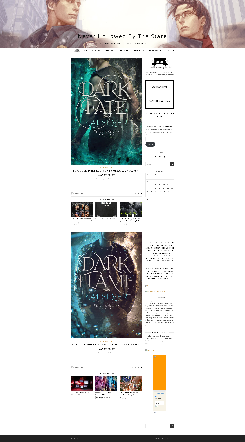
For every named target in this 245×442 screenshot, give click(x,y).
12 (155, 184)
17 (147, 188)
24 (147, 191)
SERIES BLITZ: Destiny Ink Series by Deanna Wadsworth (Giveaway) (81, 221)
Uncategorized (106, 167)
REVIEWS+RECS (95, 50)
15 (168, 184)
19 (155, 188)
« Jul (146, 199)
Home (85, 50)
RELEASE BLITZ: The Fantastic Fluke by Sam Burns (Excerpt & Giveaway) (106, 395)
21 (164, 188)
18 (151, 188)
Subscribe (150, 144)
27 (159, 191)
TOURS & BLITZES (123, 50)
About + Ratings (139, 50)
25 (151, 191)
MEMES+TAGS (109, 50)
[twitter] (169, 50)
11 (151, 184)
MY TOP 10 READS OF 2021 (105, 219)
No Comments (112, 179)
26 (155, 191)
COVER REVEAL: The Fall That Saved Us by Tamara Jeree (129, 395)
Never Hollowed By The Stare (122, 36)
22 (168, 188)
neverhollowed (78, 193)
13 (159, 184)
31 (147, 195)
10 (147, 184)
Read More (106, 186)
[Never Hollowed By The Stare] (77, 50)
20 (159, 188)
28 (164, 191)
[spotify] (173, 50)
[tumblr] (171, 50)
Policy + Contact (155, 50)
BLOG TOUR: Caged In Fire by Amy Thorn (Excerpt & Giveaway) (130, 221)
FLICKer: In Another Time (80, 393)
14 (164, 184)
